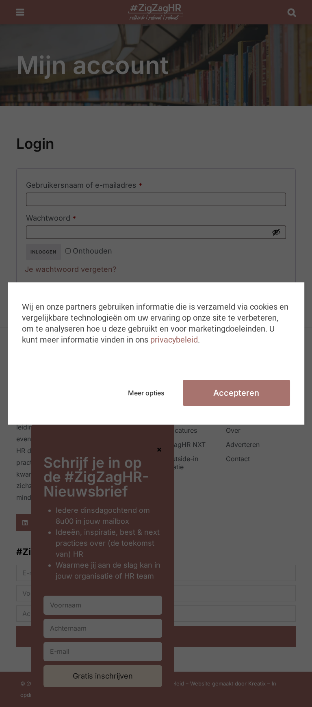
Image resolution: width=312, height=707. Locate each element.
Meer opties (146, 393)
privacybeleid (174, 340)
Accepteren (236, 393)
